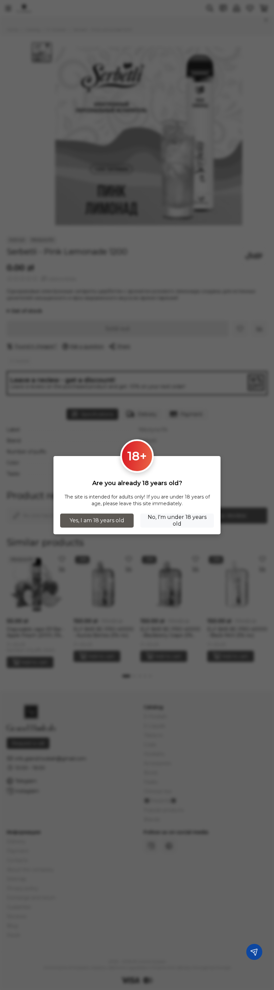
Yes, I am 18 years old (97, 520)
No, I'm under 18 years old (177, 520)
